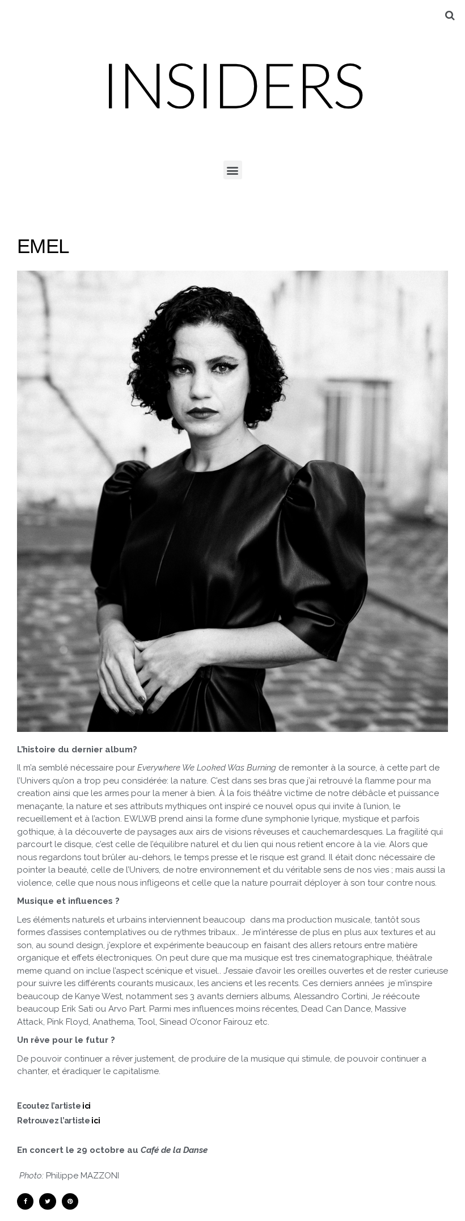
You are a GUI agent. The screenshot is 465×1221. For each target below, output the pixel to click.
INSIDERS (232, 84)
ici (86, 1105)
